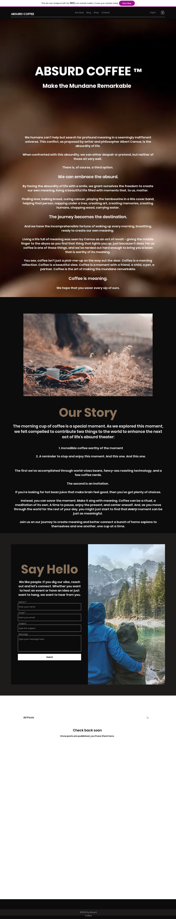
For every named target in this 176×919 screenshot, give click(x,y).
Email (21, 613)
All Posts (28, 717)
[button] (162, 13)
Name (22, 602)
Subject (22, 623)
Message (23, 634)
